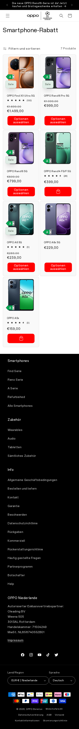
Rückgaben (15, 532)
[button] (7, 16)
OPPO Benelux (34, 709)
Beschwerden (17, 514)
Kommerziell (16, 540)
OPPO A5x (13, 318)
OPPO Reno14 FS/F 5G (57, 171)
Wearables (15, 430)
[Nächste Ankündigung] (72, 5)
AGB (49, 715)
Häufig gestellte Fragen (24, 558)
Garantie (14, 506)
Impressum (15, 640)
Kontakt (13, 497)
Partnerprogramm (20, 566)
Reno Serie (15, 379)
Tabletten (14, 447)
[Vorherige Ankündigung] (7, 5)
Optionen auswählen (21, 120)
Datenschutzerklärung (30, 715)
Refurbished (16, 397)
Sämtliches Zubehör (22, 456)
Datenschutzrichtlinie (23, 523)
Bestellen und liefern (22, 488)
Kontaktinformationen (27, 720)
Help (11, 584)
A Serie (13, 388)
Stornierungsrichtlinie (55, 720)
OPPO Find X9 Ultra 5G (21, 96)
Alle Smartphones (20, 406)
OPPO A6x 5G (52, 242)
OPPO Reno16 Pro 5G (56, 96)
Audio (12, 438)
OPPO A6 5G (14, 242)
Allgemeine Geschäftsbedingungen (32, 480)
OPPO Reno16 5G (17, 171)
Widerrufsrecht (54, 709)
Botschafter (16, 575)
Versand (59, 715)
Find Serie (15, 371)
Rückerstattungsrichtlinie (25, 549)
